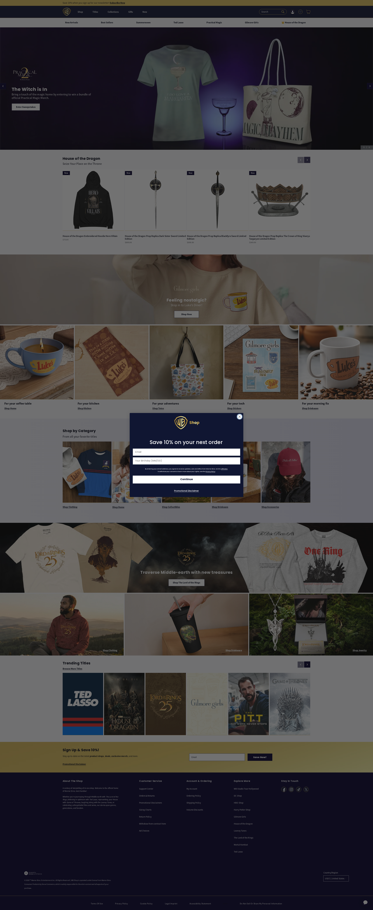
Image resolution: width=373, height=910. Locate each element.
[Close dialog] (239, 416)
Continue (186, 479)
